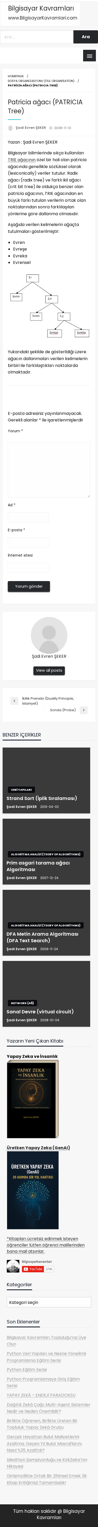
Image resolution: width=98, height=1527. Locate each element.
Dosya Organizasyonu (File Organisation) (41, 81)
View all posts (49, 670)
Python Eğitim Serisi (27, 1370)
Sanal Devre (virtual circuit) (40, 1011)
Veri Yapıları (21, 790)
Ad (11, 505)
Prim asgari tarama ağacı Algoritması (38, 866)
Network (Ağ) (22, 1003)
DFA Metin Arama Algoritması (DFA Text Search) (42, 937)
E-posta (16, 530)
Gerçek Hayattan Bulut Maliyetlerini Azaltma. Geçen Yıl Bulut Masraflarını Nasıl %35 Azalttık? (44, 1443)
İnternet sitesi (20, 555)
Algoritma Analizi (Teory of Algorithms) (45, 854)
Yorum (15, 431)
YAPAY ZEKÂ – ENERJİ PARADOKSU (41, 1395)
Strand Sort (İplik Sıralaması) (42, 798)
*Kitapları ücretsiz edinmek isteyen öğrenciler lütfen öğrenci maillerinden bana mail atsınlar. (46, 1245)
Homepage (16, 76)
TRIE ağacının (22, 160)
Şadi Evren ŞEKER (31, 127)
